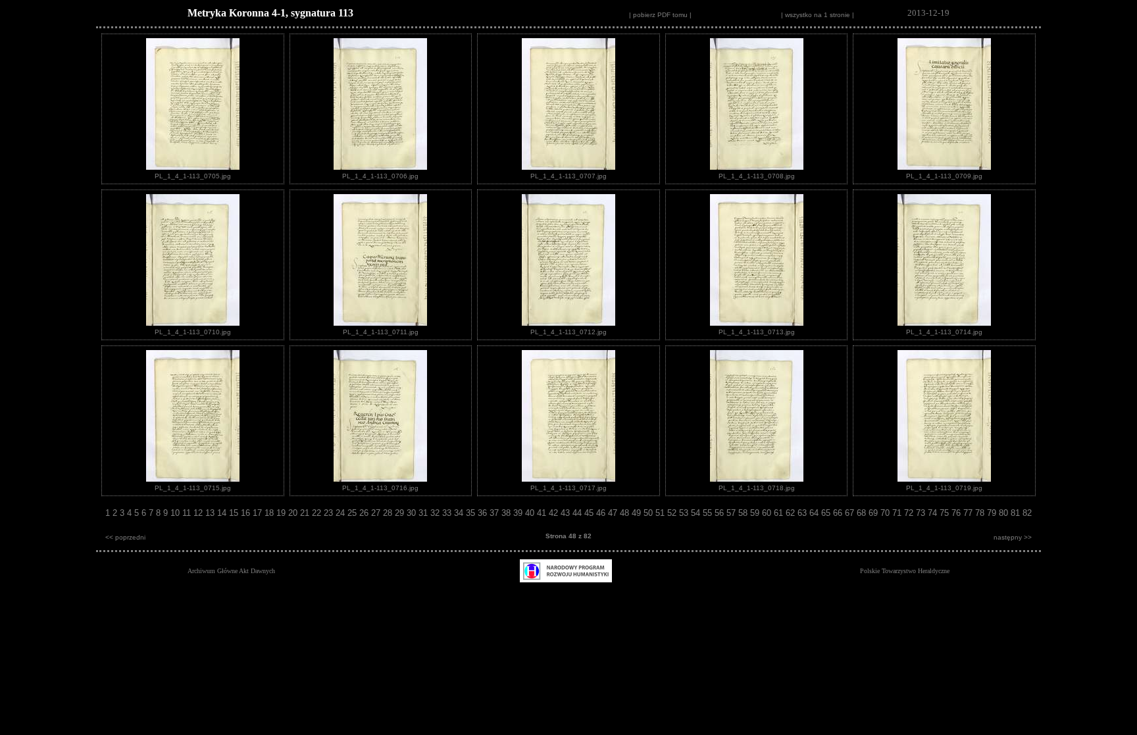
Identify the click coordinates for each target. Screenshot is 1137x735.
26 (365, 513)
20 (294, 513)
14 (223, 513)
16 (247, 513)
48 (626, 513)
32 (436, 513)
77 (969, 513)
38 (507, 513)
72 (910, 513)
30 (412, 513)
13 (211, 513)
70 (886, 513)
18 (270, 513)
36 (484, 513)
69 (874, 513)
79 (993, 513)
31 (424, 513)
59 (756, 513)
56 (720, 513)
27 (377, 513)
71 (898, 513)
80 (1005, 513)
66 (839, 513)
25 (353, 513)
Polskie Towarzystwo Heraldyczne (904, 570)
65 (827, 513)
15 (235, 513)
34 (460, 513)
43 (566, 513)
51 (661, 513)
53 (685, 513)
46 (602, 513)
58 (744, 513)
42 (555, 513)
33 (448, 513)
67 (851, 513)
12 (199, 513)
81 (1017, 513)
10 (176, 513)
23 (330, 513)
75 (945, 513)
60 (768, 513)
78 (981, 513)
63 (803, 513)
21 (306, 513)
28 (389, 513)
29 (401, 513)
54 (697, 513)
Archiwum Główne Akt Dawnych (231, 570)
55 (709, 513)
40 (531, 513)
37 (495, 513)
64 (815, 513)
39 (519, 513)
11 (187, 513)
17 (259, 513)
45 (590, 513)
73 (922, 513)
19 (282, 513)
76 (957, 513)
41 (543, 513)
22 (318, 513)
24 (341, 513)
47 (614, 513)
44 (578, 513)
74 (934, 513)
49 (638, 513)
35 (472, 513)
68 (863, 513)
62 (791, 513)
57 (732, 513)
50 (649, 513)
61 (780, 513)
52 (673, 513)
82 (1027, 513)
